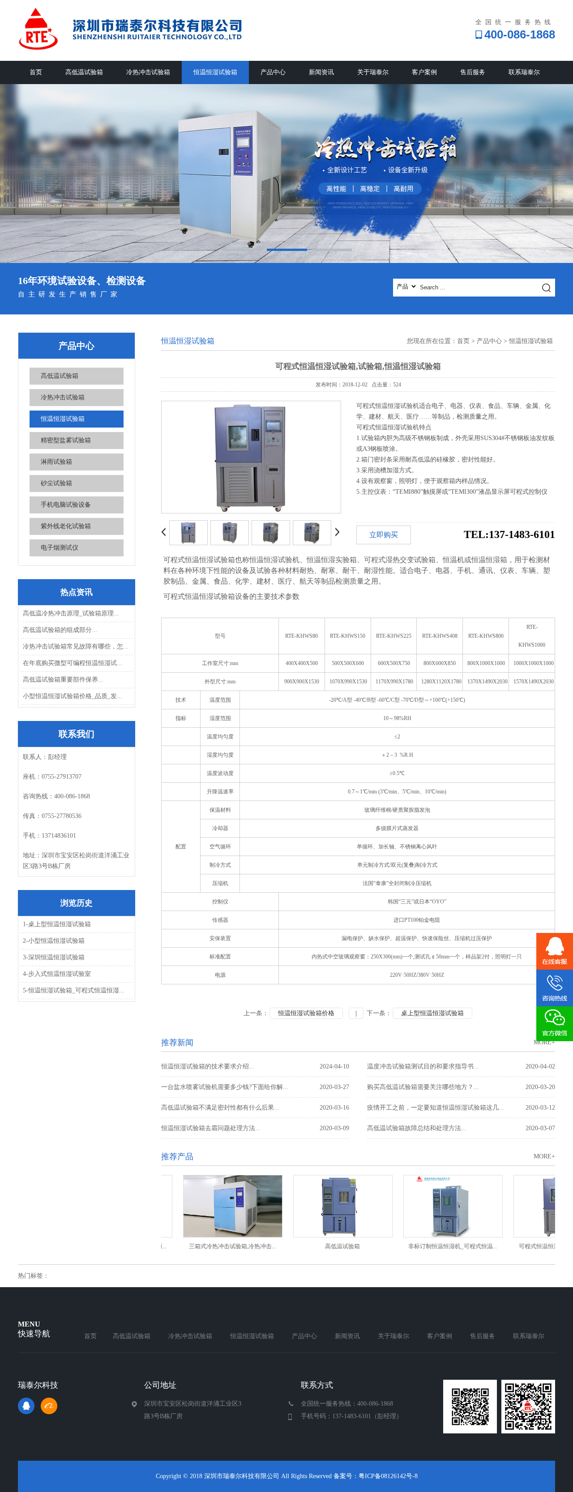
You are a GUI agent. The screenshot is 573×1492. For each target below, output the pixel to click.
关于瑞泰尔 (373, 72)
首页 (36, 72)
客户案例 (424, 72)
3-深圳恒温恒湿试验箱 (54, 957)
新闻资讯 (321, 72)
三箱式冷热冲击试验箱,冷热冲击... (213, 1246)
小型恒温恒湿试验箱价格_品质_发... (72, 696)
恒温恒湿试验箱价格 (306, 1013)
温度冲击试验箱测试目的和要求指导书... (461, 1066)
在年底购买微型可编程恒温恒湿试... (72, 663)
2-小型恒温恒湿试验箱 (54, 940)
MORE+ (544, 1042)
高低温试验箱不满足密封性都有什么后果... (255, 1107)
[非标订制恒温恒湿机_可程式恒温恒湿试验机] (433, 1206)
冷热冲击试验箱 (148, 72)
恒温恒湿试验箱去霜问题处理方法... (255, 1128)
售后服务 (472, 72)
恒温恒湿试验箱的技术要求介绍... (255, 1066)
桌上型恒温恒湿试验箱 (432, 1013)
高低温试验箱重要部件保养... (63, 679)
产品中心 (273, 72)
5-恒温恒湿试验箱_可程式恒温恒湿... (73, 990)
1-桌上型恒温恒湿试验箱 (57, 924)
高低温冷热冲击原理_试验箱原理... (71, 613)
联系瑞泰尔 (524, 72)
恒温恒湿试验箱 (215, 72)
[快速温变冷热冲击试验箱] (286, 173)
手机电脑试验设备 (66, 504)
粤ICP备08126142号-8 (388, 1476)
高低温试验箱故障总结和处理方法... (461, 1128)
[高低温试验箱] (323, 1206)
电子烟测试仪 (59, 547)
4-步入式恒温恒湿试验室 (57, 974)
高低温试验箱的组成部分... (60, 630)
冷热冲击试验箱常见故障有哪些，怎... (75, 646)
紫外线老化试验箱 (66, 526)
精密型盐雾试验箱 (66, 440)
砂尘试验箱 (56, 483)
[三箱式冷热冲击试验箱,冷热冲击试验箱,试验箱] (213, 1206)
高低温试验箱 (84, 72)
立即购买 (383, 534)
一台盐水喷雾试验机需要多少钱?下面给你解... (255, 1087)
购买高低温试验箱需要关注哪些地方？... (461, 1087)
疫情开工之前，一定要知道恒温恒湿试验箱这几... (461, 1107)
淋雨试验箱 (56, 461)
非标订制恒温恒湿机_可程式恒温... (433, 1246)
